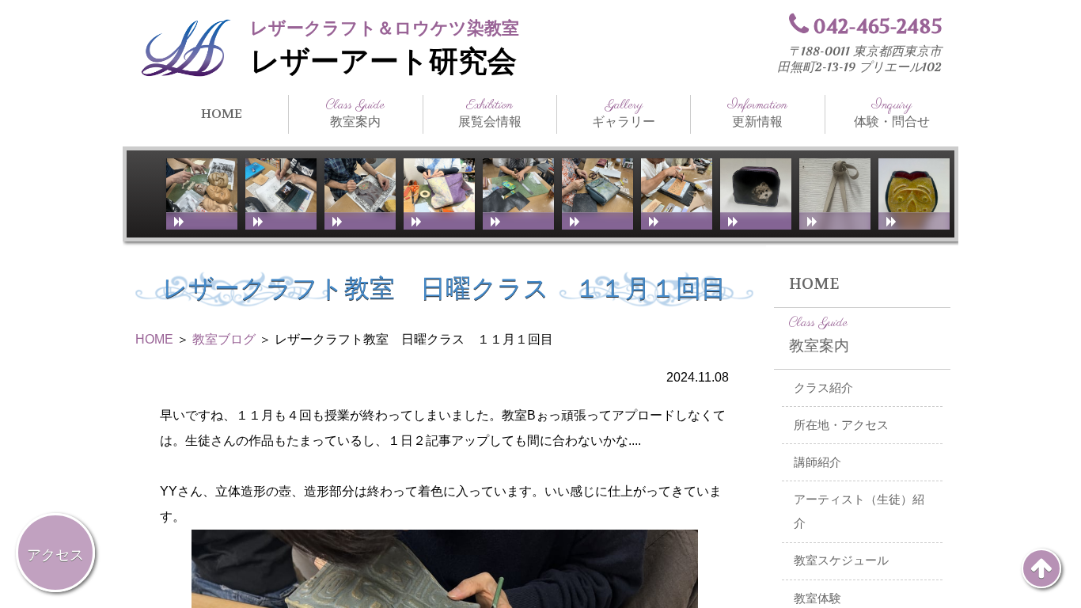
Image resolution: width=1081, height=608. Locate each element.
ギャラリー (623, 113)
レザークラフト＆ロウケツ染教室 (384, 28)
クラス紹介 (823, 388)
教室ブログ (224, 339)
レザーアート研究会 (383, 62)
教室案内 (355, 113)
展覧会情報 (490, 113)
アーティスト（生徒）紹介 (859, 512)
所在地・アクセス (841, 425)
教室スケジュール (841, 560)
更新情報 (757, 113)
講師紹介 (817, 462)
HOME (221, 113)
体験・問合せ (892, 113)
